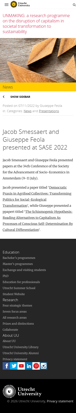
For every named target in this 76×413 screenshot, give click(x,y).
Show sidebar (20, 96)
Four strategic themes (17, 305)
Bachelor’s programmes (19, 258)
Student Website (14, 294)
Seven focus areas (15, 311)
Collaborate (10, 329)
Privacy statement (15, 359)
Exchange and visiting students (24, 270)
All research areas (15, 317)
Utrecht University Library (21, 347)
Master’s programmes (18, 264)
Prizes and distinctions (18, 323)
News (27, 111)
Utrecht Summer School (19, 288)
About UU (9, 341)
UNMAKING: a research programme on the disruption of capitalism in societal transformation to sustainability (36, 23)
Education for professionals (21, 282)
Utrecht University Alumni (21, 353)
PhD (5, 276)
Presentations (49, 111)
